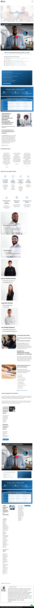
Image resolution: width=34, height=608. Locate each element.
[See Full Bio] (32, 598)
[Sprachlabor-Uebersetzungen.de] (3, 1)
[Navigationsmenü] (32, 1)
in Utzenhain (30, 579)
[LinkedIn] (10, 601)
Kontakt (21, 607)
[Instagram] (9, 601)
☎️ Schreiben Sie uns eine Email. (22, 390)
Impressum (13, 607)
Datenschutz (17, 607)
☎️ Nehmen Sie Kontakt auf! (5, 583)
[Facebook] (8, 601)
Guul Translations (4, 579)
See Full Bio (29, 598)
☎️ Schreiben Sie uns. (5, 145)
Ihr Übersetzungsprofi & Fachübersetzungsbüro (18, 579)
